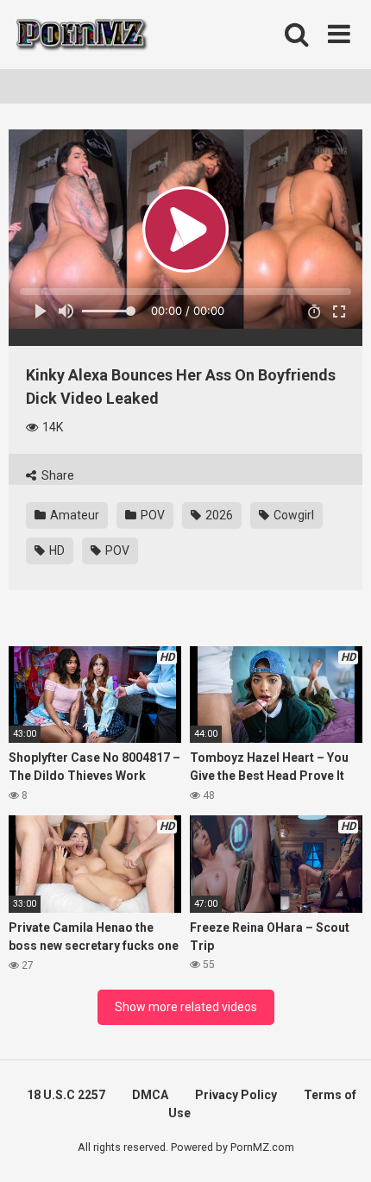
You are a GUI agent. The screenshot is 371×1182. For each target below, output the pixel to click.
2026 (218, 515)
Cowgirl (292, 515)
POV (151, 515)
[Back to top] (339, 1147)
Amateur (73, 515)
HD (56, 550)
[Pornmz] (80, 34)
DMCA (150, 1095)
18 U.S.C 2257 (66, 1095)
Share (56, 475)
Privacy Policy (236, 1095)
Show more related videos (186, 1007)
